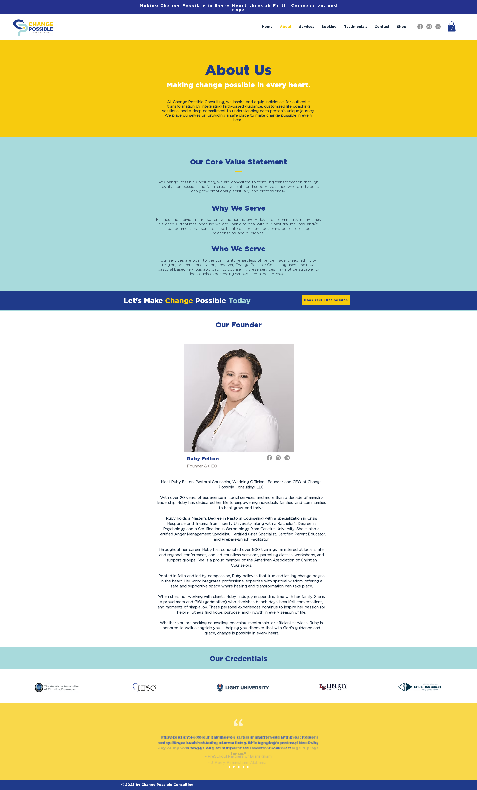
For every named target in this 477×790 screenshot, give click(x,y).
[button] (451, 26)
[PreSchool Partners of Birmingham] (229, 767)
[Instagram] (429, 26)
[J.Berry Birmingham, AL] (234, 767)
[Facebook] (420, 26)
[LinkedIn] (438, 26)
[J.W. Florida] (243, 767)
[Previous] (14, 741)
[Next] (462, 741)
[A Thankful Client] (248, 767)
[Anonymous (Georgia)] (239, 767)
